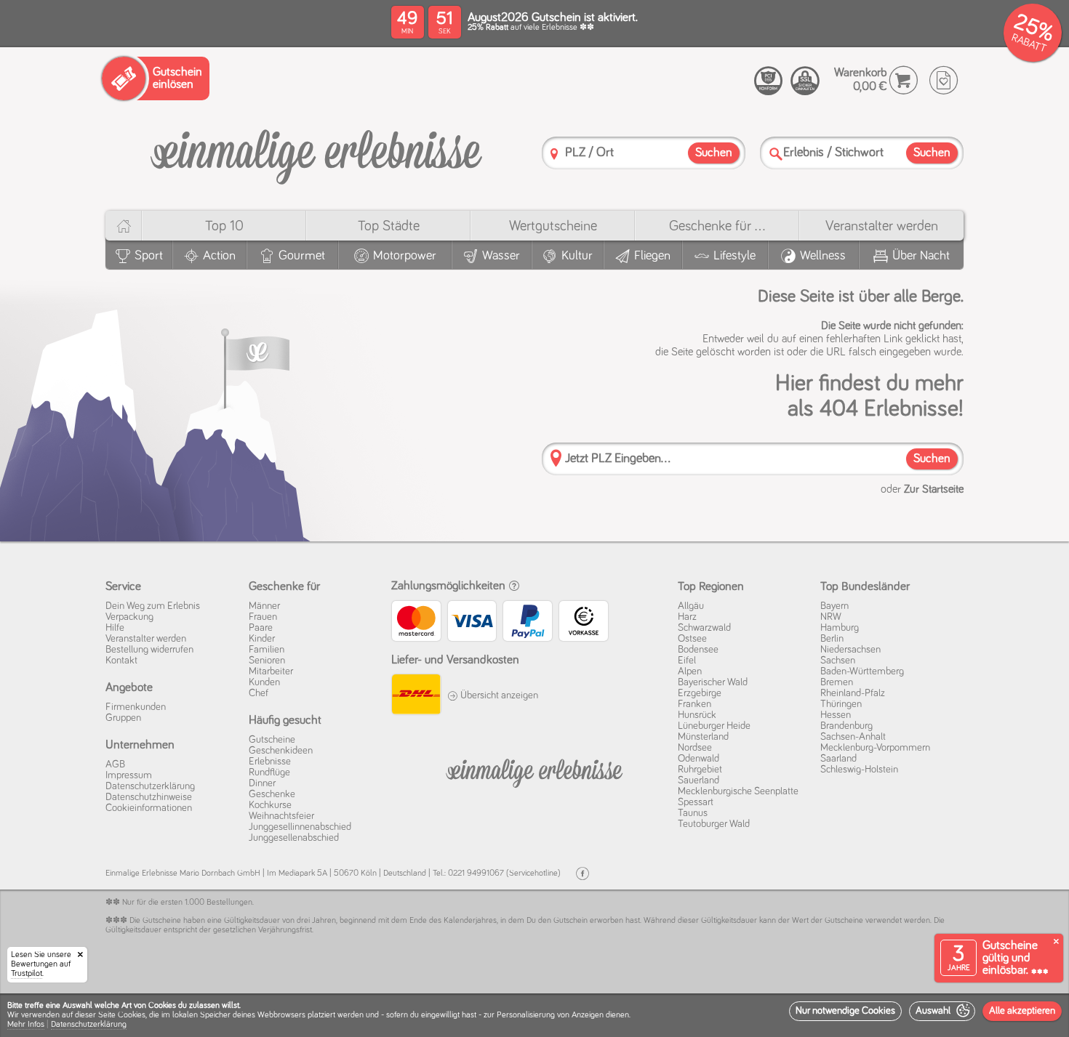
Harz (687, 617)
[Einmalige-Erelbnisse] (534, 770)
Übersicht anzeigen (498, 695)
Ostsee (692, 639)
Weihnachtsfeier (281, 816)
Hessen (835, 715)
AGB (115, 764)
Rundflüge (269, 772)
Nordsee (695, 748)
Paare (261, 628)
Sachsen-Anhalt (853, 737)
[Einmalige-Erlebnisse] (316, 151)
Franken (694, 704)
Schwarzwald (704, 628)
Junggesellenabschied (294, 838)
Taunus (693, 813)
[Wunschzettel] (943, 80)
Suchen (931, 459)
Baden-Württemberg (862, 671)
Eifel (687, 660)
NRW (830, 617)
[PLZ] (554, 153)
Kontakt (121, 660)
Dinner (262, 783)
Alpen (690, 671)
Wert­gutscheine (553, 226)
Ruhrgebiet (700, 769)
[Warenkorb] (903, 80)
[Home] (123, 226)
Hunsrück (697, 715)
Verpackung (129, 617)
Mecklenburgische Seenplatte (738, 791)
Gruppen (123, 718)
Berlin (832, 639)
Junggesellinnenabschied (300, 827)
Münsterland (703, 737)
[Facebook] (582, 873)
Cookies (131, 1015)
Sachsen (837, 660)
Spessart (695, 802)
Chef (258, 693)
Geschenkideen (281, 751)
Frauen (263, 617)
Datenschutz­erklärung (150, 786)
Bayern (834, 606)
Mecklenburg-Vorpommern (875, 748)
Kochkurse (270, 805)
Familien (266, 650)
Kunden (264, 682)
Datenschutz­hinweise (148, 797)
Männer (264, 606)
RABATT (1028, 43)
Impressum (128, 775)
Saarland (838, 759)
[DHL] (415, 696)
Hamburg (839, 628)
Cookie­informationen (148, 808)
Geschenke (272, 794)
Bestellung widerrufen (149, 650)
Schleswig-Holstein (859, 769)
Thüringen (841, 704)
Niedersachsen (850, 650)
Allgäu (691, 606)
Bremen (836, 682)
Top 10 (224, 226)
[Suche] (776, 153)
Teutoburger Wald (714, 824)
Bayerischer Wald (713, 682)
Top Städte (389, 226)
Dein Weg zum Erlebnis (152, 606)
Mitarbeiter (271, 671)
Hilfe (114, 628)
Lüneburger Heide (714, 726)
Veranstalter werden (881, 226)
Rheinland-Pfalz (852, 693)
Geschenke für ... (717, 226)
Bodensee (698, 650)
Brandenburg (846, 726)
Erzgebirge (699, 693)
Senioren (267, 660)
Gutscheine (272, 740)
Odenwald (698, 759)
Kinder (262, 639)
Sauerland (698, 780)
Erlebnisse (270, 761)
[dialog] (534, 1015)
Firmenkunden (135, 707)
